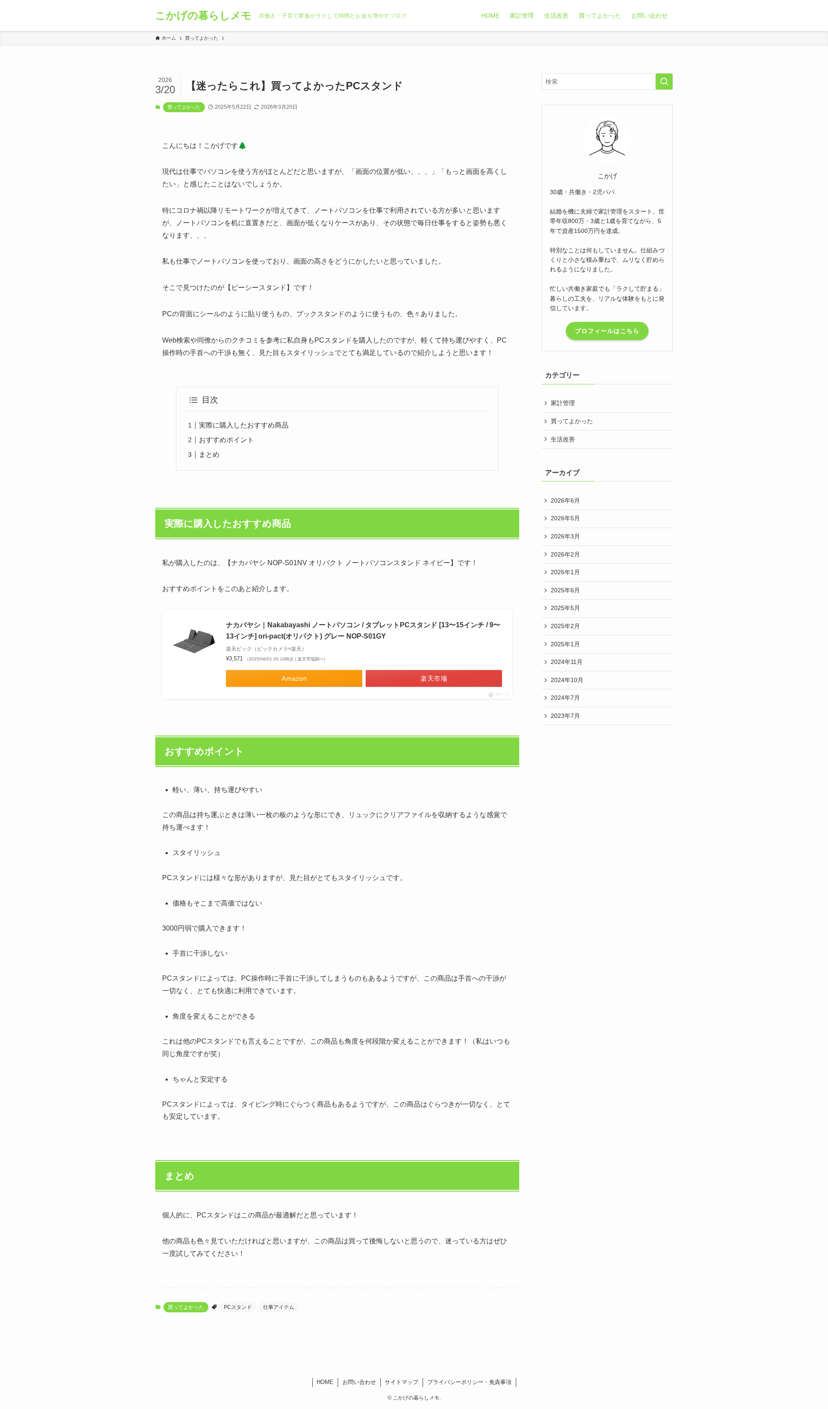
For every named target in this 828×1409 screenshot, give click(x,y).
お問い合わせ (359, 1382)
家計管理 (563, 402)
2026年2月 (565, 554)
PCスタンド (238, 1307)
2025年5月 (565, 607)
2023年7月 (565, 715)
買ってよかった (184, 107)
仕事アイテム (278, 1307)
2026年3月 (565, 536)
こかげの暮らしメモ (203, 15)
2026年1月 (565, 572)
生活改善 (563, 439)
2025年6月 (565, 590)
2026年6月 (565, 500)
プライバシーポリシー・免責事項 (469, 1382)
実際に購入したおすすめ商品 (244, 425)
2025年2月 (565, 626)
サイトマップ (401, 1382)
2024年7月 (565, 697)
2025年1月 (565, 644)
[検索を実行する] (664, 81)
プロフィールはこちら (607, 330)
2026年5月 (565, 518)
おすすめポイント (226, 439)
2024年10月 (567, 679)
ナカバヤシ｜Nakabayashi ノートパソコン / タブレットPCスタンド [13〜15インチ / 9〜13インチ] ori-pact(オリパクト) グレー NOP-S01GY (363, 630)
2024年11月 (567, 661)
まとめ (209, 454)
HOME (325, 1382)
